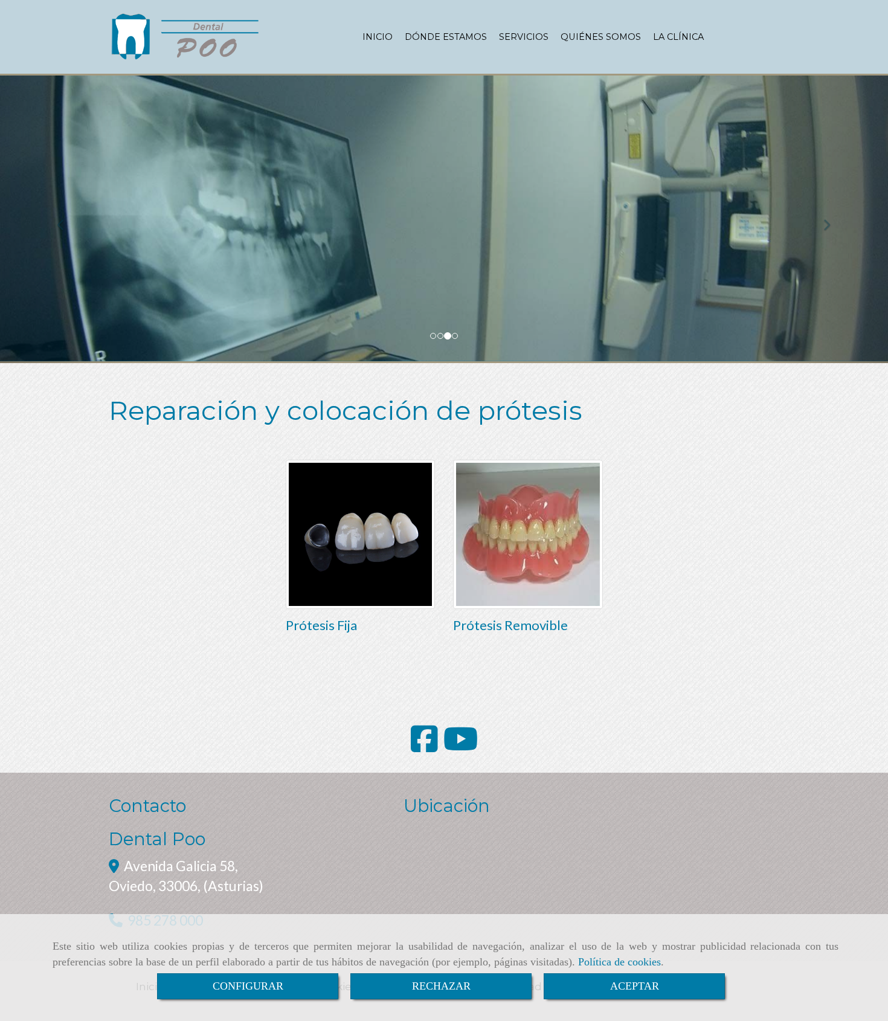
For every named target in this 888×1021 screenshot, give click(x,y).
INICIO (377, 36)
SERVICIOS (524, 36)
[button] (67, 219)
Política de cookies (619, 962)
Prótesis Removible (510, 625)
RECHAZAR (441, 986)
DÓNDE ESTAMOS (446, 36)
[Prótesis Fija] (361, 535)
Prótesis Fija (321, 625)
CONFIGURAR (248, 986)
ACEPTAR (634, 986)
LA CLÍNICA (678, 36)
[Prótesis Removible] (528, 535)
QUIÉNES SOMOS (601, 36)
